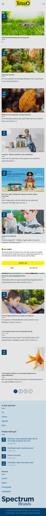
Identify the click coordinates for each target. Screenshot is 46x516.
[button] (5, 246)
